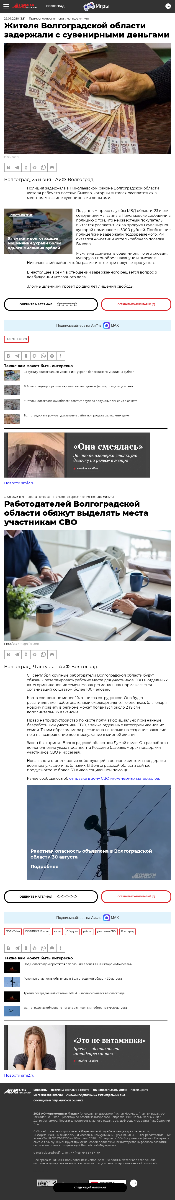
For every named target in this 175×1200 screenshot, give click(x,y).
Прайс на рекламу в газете (70, 1090)
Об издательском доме (110, 1090)
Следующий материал (90, 1187)
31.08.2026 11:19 (14, 496)
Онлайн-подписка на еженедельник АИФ (96, 1095)
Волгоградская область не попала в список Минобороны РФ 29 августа (75, 1007)
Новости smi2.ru (19, 483)
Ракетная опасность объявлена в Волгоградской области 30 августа (91, 854)
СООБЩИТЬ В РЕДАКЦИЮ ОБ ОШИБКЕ (58, 1100)
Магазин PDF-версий (48, 1095)
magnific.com (29, 643)
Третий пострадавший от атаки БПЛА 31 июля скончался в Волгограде (74, 993)
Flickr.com (11, 156)
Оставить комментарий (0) (136, 304)
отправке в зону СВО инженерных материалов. (114, 778)
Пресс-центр (139, 1090)
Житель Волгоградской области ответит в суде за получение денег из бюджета (80, 401)
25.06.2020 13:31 (14, 18)
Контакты (40, 1090)
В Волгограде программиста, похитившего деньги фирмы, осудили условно (78, 386)
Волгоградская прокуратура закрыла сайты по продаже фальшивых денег (77, 415)
